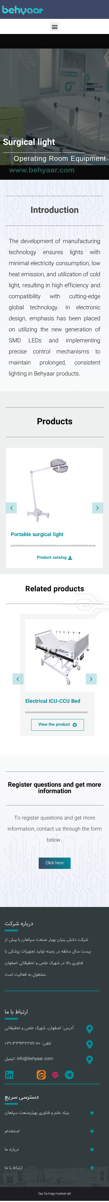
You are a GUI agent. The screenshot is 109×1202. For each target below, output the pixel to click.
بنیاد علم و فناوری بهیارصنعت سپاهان (37, 1113)
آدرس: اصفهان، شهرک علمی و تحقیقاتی (39, 1028)
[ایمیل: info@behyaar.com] (89, 1060)
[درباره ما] (92, 1149)
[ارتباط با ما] (92, 1168)
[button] (54, 26)
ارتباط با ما (14, 1168)
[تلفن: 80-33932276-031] (89, 1044)
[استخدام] (92, 1131)
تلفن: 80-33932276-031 (28, 1043)
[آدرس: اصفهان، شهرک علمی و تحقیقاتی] (89, 1029)
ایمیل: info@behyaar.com (29, 1059)
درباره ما (12, 1149)
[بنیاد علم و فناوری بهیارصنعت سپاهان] (92, 1113)
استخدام (12, 1131)
